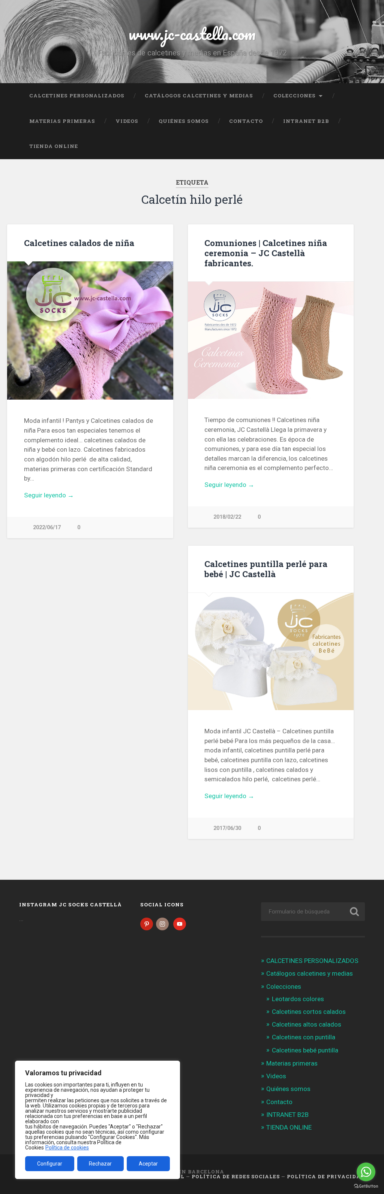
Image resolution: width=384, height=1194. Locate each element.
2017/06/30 (227, 828)
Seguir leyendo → (49, 495)
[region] (97, 1120)
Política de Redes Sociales (236, 1176)
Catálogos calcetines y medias (199, 95)
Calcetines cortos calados (309, 1011)
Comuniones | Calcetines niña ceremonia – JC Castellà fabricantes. (265, 253)
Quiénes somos (184, 121)
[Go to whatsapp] (366, 1172)
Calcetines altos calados (306, 1024)
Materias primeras (62, 121)
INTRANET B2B (306, 121)
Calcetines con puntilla (303, 1037)
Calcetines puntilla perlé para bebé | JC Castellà (265, 568)
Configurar (49, 1164)
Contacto (246, 121)
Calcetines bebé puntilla (305, 1050)
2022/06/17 (47, 527)
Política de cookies (67, 1148)
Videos (127, 121)
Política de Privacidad (326, 1176)
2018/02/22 (227, 517)
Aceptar (148, 1164)
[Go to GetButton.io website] (366, 1186)
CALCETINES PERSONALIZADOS (76, 95)
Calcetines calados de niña (79, 242)
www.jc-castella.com (192, 33)
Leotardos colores (298, 999)
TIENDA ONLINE (53, 146)
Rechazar (100, 1164)
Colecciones (294, 95)
